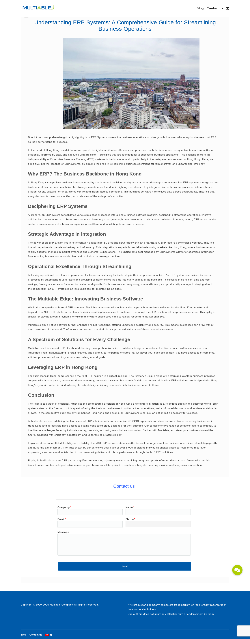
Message (63, 531)
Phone (130, 519)
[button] (237, 570)
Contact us (215, 8)
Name (130, 507)
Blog (200, 8)
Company (64, 507)
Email (61, 519)
